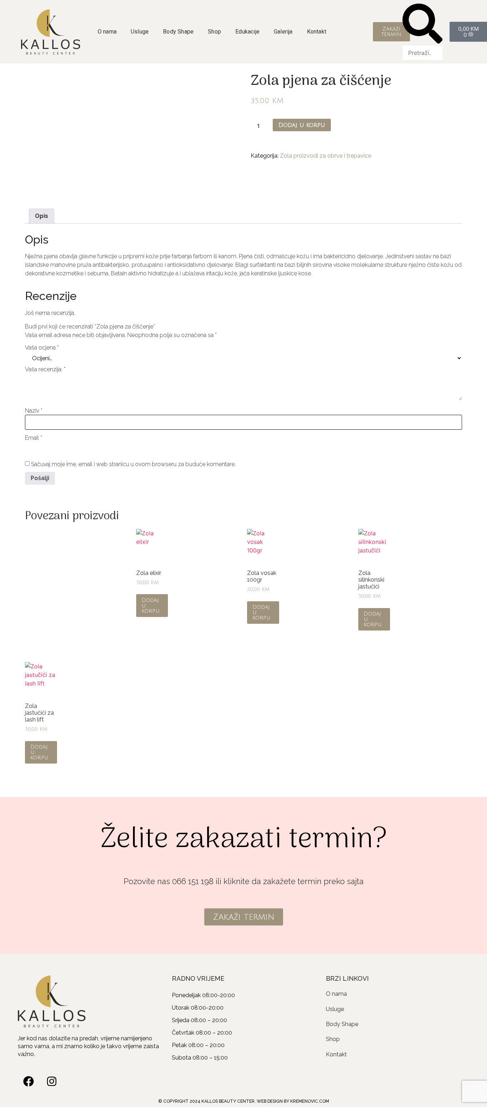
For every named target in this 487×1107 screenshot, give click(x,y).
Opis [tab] (41, 216)
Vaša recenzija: (45, 369)
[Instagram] (51, 1081)
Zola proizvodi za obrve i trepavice (325, 155)
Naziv (33, 411)
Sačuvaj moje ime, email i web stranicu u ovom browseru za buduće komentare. (133, 464)
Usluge (140, 31)
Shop (214, 31)
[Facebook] (28, 1081)
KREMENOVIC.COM (309, 1101)
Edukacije (247, 31)
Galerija (283, 31)
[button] (422, 25)
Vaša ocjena (42, 348)
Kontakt (316, 31)
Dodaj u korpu (301, 125)
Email (33, 438)
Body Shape (178, 31)
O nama (107, 31)
